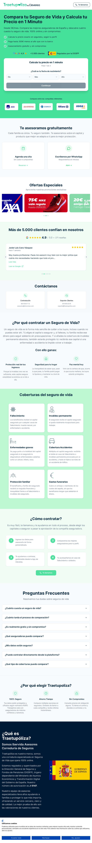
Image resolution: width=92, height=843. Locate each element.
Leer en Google (15, 266)
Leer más (12, 262)
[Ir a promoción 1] (44, 215)
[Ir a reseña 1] (42, 273)
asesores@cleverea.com (25, 306)
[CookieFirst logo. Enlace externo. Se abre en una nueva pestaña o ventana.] (3, 821)
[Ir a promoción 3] (47, 215)
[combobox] (19, 77)
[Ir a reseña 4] (47, 273)
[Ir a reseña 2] (44, 273)
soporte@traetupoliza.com (66, 306)
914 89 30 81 (66, 303)
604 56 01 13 (25, 303)
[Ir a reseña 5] (49, 273)
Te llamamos (47, 573)
